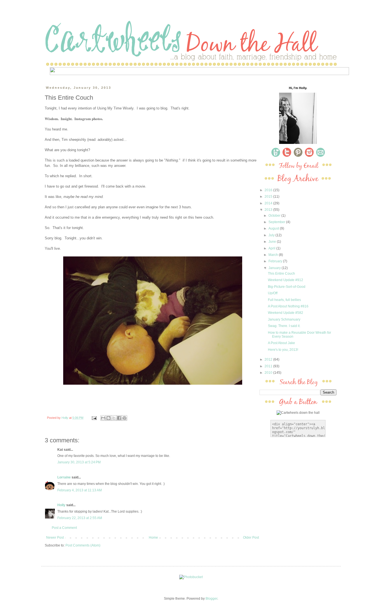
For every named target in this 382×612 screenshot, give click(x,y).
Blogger (211, 599)
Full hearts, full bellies (284, 300)
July (271, 235)
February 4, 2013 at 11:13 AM (79, 490)
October (274, 216)
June (272, 242)
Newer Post (55, 537)
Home (153, 537)
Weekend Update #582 (285, 313)
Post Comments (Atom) (82, 545)
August (274, 228)
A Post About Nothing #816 (288, 306)
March (273, 255)
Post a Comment (64, 528)
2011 (269, 366)
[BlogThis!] (108, 418)
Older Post (251, 537)
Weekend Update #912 (285, 280)
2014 (269, 203)
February (275, 261)
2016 (269, 190)
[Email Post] (94, 417)
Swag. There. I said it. (284, 326)
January (275, 268)
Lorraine (64, 477)
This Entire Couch (281, 273)
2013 (269, 210)
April (272, 248)
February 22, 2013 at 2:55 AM (79, 518)
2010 (269, 373)
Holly (61, 505)
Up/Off (272, 293)
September (277, 222)
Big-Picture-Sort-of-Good (286, 287)
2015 (269, 196)
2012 (269, 359)
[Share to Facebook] (119, 418)
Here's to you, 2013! (283, 350)
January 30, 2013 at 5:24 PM (79, 462)
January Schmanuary (284, 319)
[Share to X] (114, 418)
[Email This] (103, 418)
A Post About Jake (281, 343)
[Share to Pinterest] (124, 418)
